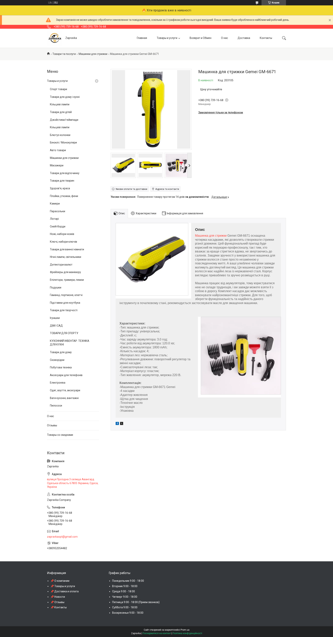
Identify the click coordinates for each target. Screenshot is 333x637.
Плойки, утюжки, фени (64, 196)
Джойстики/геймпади (64, 119)
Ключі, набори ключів (63, 241)
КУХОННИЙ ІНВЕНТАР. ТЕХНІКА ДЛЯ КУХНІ (69, 342)
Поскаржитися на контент (157, 633)
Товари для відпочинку (64, 173)
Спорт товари (58, 89)
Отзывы (52, 425)
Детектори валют (61, 264)
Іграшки (55, 317)
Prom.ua (185, 630)
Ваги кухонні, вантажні (64, 398)
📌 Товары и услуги (62, 586)
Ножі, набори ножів (62, 234)
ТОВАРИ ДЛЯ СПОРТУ (64, 333)
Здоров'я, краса (60, 188)
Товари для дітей (61, 112)
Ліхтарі (54, 218)
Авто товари (58, 150)
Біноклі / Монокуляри (63, 142)
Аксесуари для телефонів (66, 375)
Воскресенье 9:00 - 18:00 (127, 612)
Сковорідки (57, 359)
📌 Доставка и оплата (64, 591)
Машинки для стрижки (93, 53)
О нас (224, 37)
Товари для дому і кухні (65, 96)
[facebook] (117, 424)
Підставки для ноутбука (65, 302)
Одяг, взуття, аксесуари (65, 390)
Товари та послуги (64, 53)
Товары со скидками (60, 434)
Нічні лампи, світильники (65, 256)
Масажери (56, 165)
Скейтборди (57, 226)
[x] (121, 424)
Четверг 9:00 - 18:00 (124, 596)
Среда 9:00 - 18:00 (123, 591)
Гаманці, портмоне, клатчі (66, 295)
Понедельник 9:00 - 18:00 (128, 580)
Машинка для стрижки (211, 235)
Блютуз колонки (60, 135)
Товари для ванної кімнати (67, 249)
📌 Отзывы (57, 602)
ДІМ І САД (56, 325)
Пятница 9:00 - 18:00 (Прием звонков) (136, 602)
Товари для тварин (62, 180)
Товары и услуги (167, 37)
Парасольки (57, 211)
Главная (142, 37)
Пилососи (56, 405)
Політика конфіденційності (187, 633)
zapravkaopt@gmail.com (62, 536)
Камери (55, 203)
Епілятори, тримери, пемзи (67, 279)
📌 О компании (59, 580)
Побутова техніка (61, 367)
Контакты (266, 37)
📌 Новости (57, 596)
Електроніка (57, 382)
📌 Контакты (58, 607)
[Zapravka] (54, 38)
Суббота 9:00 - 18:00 (124, 607)
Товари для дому (61, 352)
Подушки (55, 287)
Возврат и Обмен (200, 37)
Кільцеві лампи (59, 104)
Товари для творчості (63, 310)
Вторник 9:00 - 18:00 (124, 586)
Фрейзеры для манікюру (65, 272)
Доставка (244, 37)
